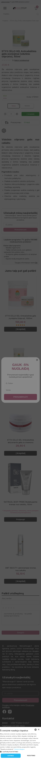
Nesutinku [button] (31, 755)
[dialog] (20, 743)
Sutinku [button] (11, 756)
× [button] (38, 729)
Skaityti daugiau (19, 749)
